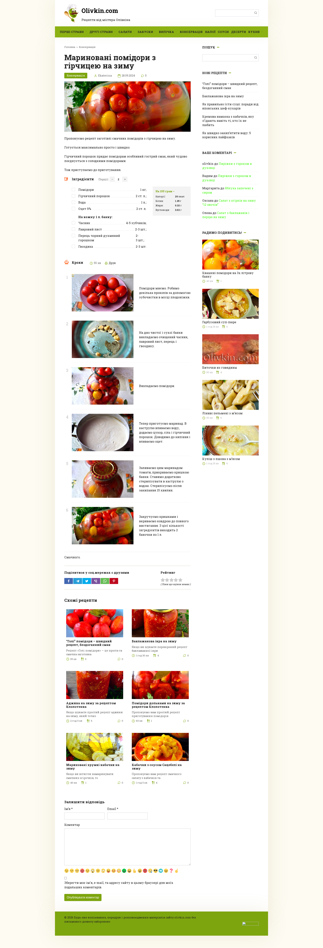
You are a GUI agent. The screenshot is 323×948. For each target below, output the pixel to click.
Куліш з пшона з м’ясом (221, 459)
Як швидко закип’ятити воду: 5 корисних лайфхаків (226, 135)
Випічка (166, 32)
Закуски (145, 32)
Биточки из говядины (219, 367)
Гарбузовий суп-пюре (219, 322)
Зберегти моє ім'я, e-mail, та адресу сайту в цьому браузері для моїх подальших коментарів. (118, 885)
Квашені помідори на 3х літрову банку (228, 274)
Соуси (223, 32)
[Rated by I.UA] (250, 923)
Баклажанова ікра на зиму (154, 641)
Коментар (72, 825)
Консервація (191, 32)
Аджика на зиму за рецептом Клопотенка (91, 705)
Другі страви (101, 32)
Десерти (238, 32)
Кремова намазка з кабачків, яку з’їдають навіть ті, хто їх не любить (228, 120)
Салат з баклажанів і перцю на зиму (225, 215)
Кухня (254, 32)
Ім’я (68, 809)
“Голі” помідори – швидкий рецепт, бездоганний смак (89, 643)
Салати (125, 32)
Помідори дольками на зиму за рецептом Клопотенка (158, 705)
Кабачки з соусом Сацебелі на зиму (157, 766)
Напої (210, 32)
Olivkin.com (99, 10)
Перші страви (72, 32)
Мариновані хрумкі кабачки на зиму (92, 766)
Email (112, 809)
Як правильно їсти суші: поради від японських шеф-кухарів (230, 106)
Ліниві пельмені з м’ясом (222, 413)
